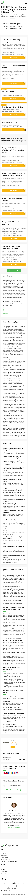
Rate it (12, 747)
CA (13, 883)
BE (4, 886)
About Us (3, 853)
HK (23, 888)
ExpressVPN (5, 313)
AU (10, 883)
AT (10, 886)
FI (9, 888)
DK (4, 888)
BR (15, 888)
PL (1, 888)
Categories (4, 871)
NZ (12, 886)
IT (21, 883)
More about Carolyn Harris (14, 827)
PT (12, 888)
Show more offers (14, 271)
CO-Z (4, 309)
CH (7, 886)
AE (9, 890)
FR (18, 883)
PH (18, 886)
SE (7, 888)
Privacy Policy (5, 857)
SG (4, 883)
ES (23, 883)
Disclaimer (4, 855)
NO (18, 888)
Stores (3, 869)
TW (21, 888)
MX (21, 886)
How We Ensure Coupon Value (9, 861)
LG (3, 310)
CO (23, 886)
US (1, 883)
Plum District (4, 873)
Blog (2, 867)
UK (7, 883)
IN (1, 890)
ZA (4, 890)
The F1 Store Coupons (8, 308)
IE (15, 886)
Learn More (12, 18)
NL (1, 886)
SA (7, 890)
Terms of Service (5, 859)
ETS (3, 315)
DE (16, 883)
